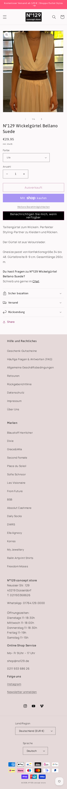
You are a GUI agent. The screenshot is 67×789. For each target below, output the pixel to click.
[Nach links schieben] (25, 119)
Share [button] (11, 321)
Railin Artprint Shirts (20, 558)
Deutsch (32, 750)
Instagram (14, 684)
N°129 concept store (37, 783)
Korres (11, 541)
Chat (36, 281)
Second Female (17, 457)
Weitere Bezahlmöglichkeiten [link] (33, 206)
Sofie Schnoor (16, 474)
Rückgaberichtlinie (19, 384)
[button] (5, 17)
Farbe (6, 150)
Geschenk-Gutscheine (22, 351)
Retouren (13, 375)
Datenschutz (15, 392)
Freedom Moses (17, 566)
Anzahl (7, 166)
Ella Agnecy (14, 532)
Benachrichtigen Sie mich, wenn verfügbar (33, 215)
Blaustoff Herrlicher (20, 432)
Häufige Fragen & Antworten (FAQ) (29, 359)
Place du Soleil (16, 466)
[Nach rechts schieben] (42, 119)
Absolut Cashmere (19, 508)
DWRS (11, 524)
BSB (9, 499)
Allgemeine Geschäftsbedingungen (30, 367)
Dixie (10, 441)
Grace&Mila (14, 449)
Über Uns (13, 409)
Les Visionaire (16, 482)
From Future (15, 491)
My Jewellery (15, 549)
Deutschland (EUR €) (31, 731)
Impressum (14, 401)
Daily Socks (14, 516)
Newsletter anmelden (22, 692)
